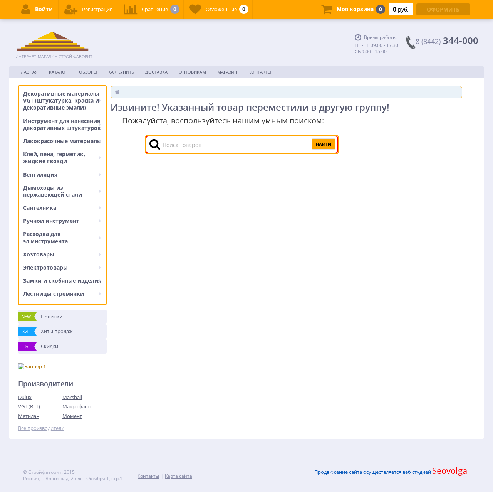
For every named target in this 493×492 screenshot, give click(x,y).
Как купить (121, 72)
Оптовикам (192, 72)
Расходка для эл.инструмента (45, 237)
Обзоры (88, 72)
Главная (28, 72)
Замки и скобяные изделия (62, 280)
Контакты (259, 72)
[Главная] (117, 91)
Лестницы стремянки (53, 293)
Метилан (28, 416)
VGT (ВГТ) (29, 406)
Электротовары (45, 267)
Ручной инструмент (51, 220)
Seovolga (449, 470)
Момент (72, 416)
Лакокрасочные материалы (62, 141)
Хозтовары (38, 254)
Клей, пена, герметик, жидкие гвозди (54, 157)
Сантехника (39, 207)
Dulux (25, 397)
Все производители (41, 428)
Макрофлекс (77, 406)
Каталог (58, 72)
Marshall (72, 397)
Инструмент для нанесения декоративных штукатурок (62, 124)
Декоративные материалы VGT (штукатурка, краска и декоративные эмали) (61, 100)
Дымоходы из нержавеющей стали (52, 191)
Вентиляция (40, 174)
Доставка (156, 72)
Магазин (227, 72)
